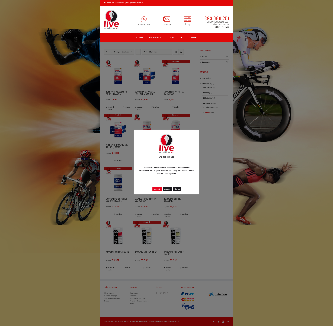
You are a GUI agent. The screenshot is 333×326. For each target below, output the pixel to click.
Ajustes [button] (177, 189)
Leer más (157, 189)
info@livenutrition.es (134, 3)
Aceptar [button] (167, 189)
